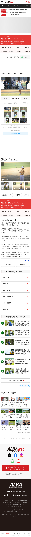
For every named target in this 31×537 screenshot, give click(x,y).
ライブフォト (4, 51)
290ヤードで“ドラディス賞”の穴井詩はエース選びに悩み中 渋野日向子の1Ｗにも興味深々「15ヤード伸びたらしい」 (15, 246)
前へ (5, 98)
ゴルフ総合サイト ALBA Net (8, 439)
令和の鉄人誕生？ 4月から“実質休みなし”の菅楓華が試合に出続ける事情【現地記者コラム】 (22, 363)
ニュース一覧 (24, 260)
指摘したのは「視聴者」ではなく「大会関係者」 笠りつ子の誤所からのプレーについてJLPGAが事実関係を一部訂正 (15, 254)
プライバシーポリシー (8, 502)
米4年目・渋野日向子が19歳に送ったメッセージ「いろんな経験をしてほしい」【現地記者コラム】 (15, 231)
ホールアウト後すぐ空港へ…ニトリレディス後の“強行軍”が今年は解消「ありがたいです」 (22, 325)
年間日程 (17, 195)
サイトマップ (25, 511)
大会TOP (4, 47)
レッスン (19, 6)
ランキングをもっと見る (14, 380)
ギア (14, 6)
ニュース (27, 47)
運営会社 (25, 500)
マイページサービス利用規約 (16, 509)
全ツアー (8, 6)
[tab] (4, 73)
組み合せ (19, 47)
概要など (19, 51)
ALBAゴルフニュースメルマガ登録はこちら (17, 468)
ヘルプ (19, 511)
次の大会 (22, 264)
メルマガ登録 (27, 2)
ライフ (26, 6)
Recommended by (22, 432)
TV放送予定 (27, 51)
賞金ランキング (6, 195)
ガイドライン (8, 504)
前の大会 (8, 264)
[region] (15, 6)
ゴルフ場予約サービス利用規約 (15, 506)
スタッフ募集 (17, 500)
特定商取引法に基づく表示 (19, 504)
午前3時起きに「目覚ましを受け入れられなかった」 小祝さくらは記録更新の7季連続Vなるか (22, 344)
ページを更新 (14, 133)
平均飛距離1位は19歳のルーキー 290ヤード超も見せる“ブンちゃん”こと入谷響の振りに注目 (15, 238)
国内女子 (18, 439)
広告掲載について (8, 500)
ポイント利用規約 (6, 511)
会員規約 (25, 502)
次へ (25, 98)
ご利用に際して (18, 502)
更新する (26, 57)
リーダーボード (11, 47)
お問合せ (15, 511)
